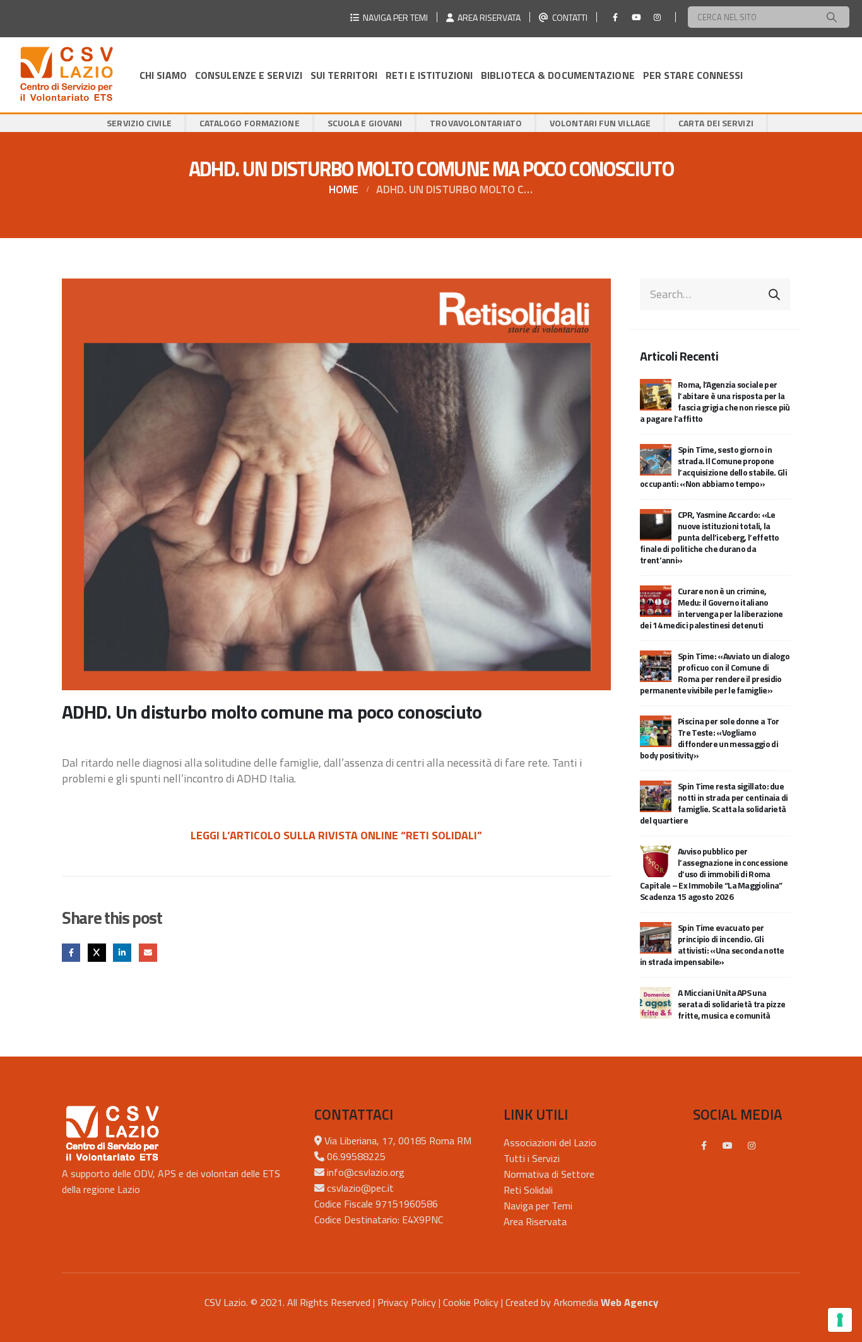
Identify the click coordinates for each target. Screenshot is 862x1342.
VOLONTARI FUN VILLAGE (600, 122)
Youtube (727, 1145)
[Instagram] (657, 17)
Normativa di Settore (549, 1174)
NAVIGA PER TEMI (393, 17)
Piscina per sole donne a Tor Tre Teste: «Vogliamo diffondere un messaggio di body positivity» (709, 738)
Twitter (97, 953)
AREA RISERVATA (487, 17)
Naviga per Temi (538, 1205)
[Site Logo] (66, 75)
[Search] (831, 17)
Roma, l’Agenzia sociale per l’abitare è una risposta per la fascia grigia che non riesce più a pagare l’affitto (715, 401)
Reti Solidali (528, 1189)
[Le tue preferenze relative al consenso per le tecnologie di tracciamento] (840, 1320)
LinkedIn (122, 953)
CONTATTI (567, 17)
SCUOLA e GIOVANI (365, 122)
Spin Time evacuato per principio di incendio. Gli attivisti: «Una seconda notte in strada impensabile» (712, 944)
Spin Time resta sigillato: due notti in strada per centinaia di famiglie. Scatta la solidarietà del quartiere (714, 803)
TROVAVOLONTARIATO (476, 122)
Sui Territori (343, 75)
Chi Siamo (163, 75)
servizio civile (139, 122)
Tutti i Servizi (532, 1158)
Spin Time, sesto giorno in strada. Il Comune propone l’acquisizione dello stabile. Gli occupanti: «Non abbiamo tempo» (713, 466)
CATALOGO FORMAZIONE (249, 122)
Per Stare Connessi (693, 75)
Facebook (71, 953)
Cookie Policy (471, 1302)
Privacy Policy (406, 1302)
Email (148, 953)
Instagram (751, 1145)
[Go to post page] (655, 393)
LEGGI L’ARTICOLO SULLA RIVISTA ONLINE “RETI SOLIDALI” (336, 835)
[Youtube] (636, 17)
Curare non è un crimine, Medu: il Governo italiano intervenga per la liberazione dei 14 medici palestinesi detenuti (711, 608)
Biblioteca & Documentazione (558, 75)
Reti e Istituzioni (429, 75)
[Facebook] (615, 17)
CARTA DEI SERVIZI (715, 122)
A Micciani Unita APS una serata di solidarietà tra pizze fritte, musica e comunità (731, 1004)
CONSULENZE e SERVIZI (248, 75)
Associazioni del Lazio (550, 1142)
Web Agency (629, 1302)
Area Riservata (535, 1221)
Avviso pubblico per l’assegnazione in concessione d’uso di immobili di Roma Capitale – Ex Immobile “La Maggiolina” (714, 873)
